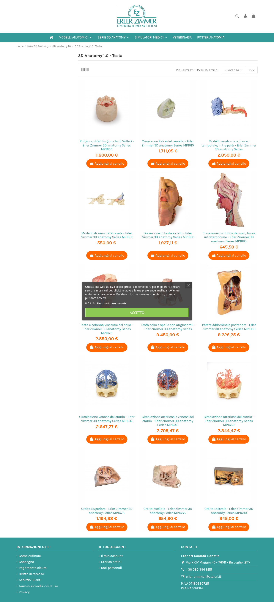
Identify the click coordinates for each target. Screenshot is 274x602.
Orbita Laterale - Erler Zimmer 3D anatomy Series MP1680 (228, 511)
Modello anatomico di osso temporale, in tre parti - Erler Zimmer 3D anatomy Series (228, 145)
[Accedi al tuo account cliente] (245, 16)
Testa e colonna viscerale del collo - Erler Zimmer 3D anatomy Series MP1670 (106, 329)
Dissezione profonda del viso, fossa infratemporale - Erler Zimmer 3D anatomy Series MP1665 (228, 237)
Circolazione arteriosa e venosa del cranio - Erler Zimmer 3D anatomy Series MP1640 (168, 421)
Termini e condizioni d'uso (38, 586)
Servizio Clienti (30, 580)
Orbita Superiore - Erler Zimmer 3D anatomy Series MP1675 (106, 511)
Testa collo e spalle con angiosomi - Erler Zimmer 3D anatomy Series (168, 327)
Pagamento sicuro (33, 568)
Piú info (90, 303)
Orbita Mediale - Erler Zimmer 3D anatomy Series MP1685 (168, 511)
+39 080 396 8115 (199, 569)
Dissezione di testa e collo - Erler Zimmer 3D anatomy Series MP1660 (167, 235)
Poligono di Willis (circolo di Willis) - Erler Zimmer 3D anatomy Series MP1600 (107, 145)
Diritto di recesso (31, 574)
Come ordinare (30, 556)
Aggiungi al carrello (109, 163)
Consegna (26, 562)
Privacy (24, 592)
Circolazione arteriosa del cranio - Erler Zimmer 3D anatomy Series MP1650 (229, 421)
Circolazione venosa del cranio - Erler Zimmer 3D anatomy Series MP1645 (106, 419)
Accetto (137, 312)
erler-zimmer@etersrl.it (203, 577)
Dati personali (111, 568)
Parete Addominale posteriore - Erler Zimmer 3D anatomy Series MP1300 (229, 327)
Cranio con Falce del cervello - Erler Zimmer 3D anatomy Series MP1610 (168, 143)
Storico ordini (111, 562)
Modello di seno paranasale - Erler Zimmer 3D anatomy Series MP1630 (106, 235)
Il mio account (112, 556)
